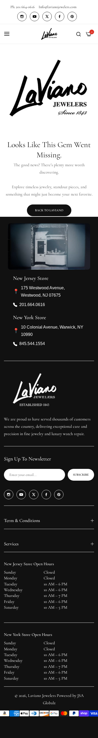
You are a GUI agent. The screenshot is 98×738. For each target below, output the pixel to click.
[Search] (78, 33)
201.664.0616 (32, 304)
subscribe (81, 474)
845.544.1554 (32, 343)
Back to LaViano (49, 210)
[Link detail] (22, 16)
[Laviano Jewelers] (49, 34)
